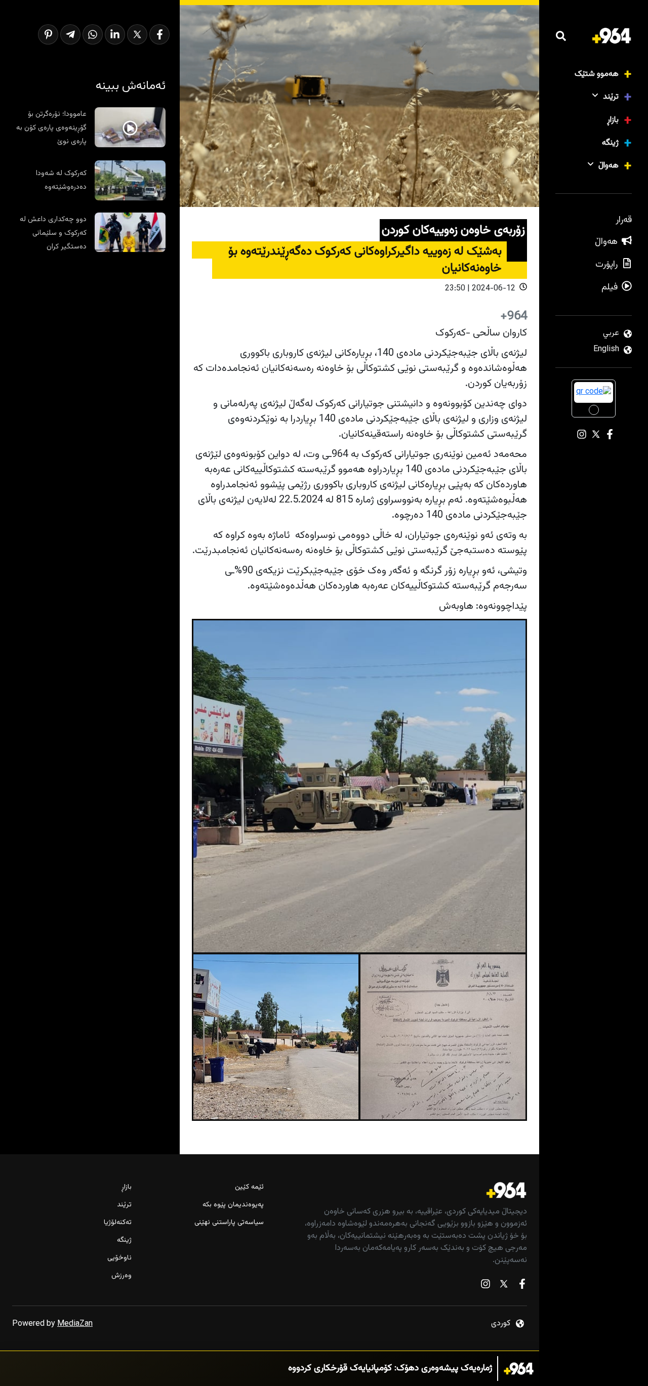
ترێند (611, 97)
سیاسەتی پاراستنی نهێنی (228, 1222)
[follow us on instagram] (485, 1286)
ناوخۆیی (119, 1258)
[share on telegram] (70, 34)
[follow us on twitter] (504, 1286)
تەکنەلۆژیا (118, 1222)
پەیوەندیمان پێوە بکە (232, 1205)
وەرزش (121, 1276)
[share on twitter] (137, 34)
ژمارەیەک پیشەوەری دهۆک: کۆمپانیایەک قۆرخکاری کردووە (390, 1368)
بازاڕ (613, 120)
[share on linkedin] (115, 34)
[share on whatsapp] (93, 34)
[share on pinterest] (48, 34)
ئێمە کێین (249, 1187)
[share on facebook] (159, 34)
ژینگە (610, 143)
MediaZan (75, 1324)
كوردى (500, 1323)
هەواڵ (608, 165)
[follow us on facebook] (522, 1286)
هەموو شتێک (597, 74)
